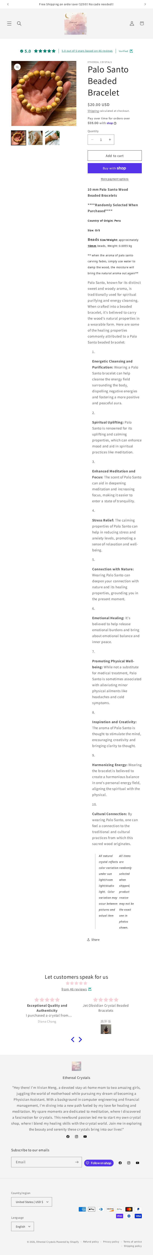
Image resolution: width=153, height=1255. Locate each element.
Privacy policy (111, 1241)
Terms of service (133, 1241)
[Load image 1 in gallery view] (18, 138)
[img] (76, 983)
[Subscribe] (77, 1162)
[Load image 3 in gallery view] (52, 138)
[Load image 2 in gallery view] (35, 138)
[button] (9, 23)
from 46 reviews (74, 989)
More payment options (115, 179)
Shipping (93, 110)
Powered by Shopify (67, 1241)
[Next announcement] (145, 4)
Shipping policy (133, 1246)
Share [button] (95, 939)
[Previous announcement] (8, 4)
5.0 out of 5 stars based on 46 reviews (87, 51)
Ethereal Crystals (46, 1241)
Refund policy (91, 1241)
